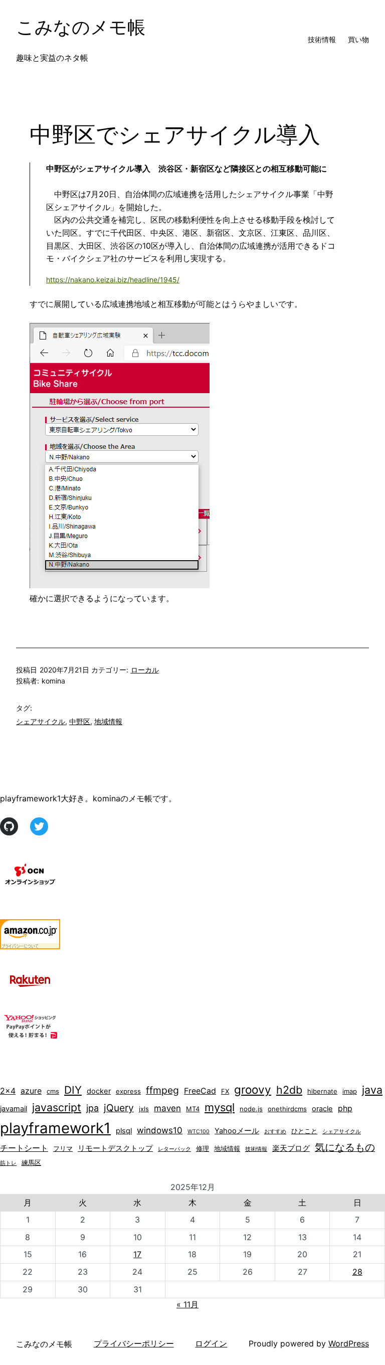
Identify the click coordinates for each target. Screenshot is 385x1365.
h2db (289, 1089)
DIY (73, 1090)
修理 (202, 1148)
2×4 (8, 1091)
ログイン (211, 1343)
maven (167, 1108)
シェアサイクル (40, 721)
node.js (251, 1109)
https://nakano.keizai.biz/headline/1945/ (112, 279)
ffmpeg (162, 1090)
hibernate (322, 1091)
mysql (220, 1107)
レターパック (174, 1149)
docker (99, 1091)
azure (31, 1091)
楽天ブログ (291, 1148)
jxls (144, 1109)
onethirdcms (287, 1109)
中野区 (79, 721)
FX (225, 1091)
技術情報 (256, 1149)
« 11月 (187, 1304)
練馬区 (31, 1162)
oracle (322, 1108)
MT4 (193, 1109)
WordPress (348, 1343)
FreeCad (200, 1091)
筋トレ (8, 1163)
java (372, 1089)
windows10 (159, 1130)
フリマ (63, 1148)
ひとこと (304, 1131)
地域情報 (108, 721)
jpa (92, 1108)
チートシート (24, 1148)
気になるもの (345, 1147)
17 (137, 1254)
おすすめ (275, 1131)
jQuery (119, 1108)
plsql (124, 1130)
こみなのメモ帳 (80, 27)
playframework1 (55, 1128)
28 (357, 1272)
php (345, 1108)
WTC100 (198, 1131)
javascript (56, 1107)
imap (349, 1091)
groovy (252, 1089)
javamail (13, 1108)
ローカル (145, 669)
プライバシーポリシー (134, 1343)
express (128, 1091)
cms (53, 1091)
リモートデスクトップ (115, 1148)
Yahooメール (237, 1130)
